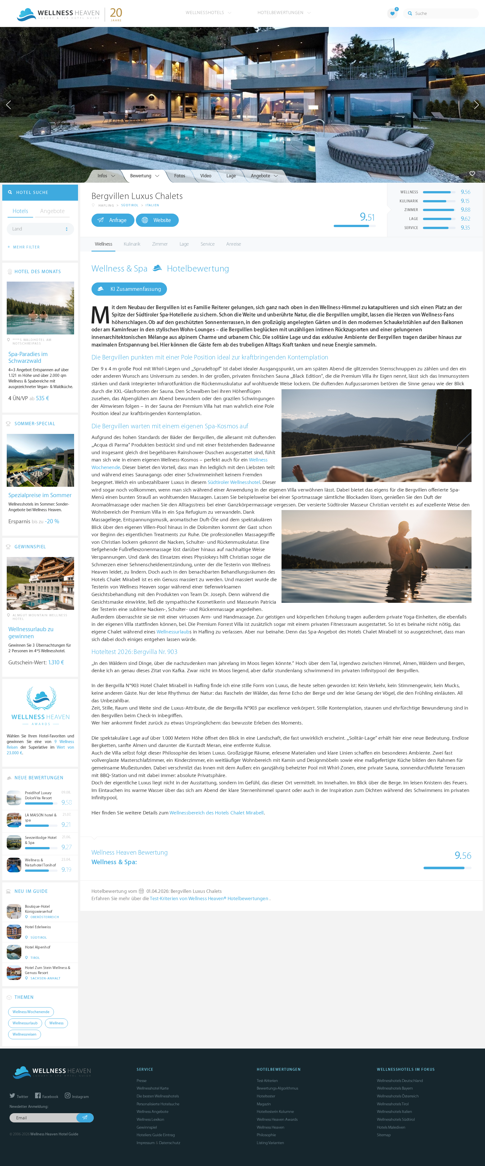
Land (17, 229)
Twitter (22, 1097)
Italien (152, 205)
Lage (184, 244)
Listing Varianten (270, 1142)
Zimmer (160, 244)
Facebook (50, 1097)
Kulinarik (132, 244)
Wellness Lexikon (150, 1119)
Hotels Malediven (391, 1127)
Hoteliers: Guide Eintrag (156, 1135)
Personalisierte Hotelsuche (158, 1104)
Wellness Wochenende (31, 1012)
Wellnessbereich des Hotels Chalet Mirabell (217, 813)
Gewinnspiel (147, 1127)
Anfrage (118, 220)
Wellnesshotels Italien (394, 1111)
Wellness (103, 244)
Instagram (80, 1097)
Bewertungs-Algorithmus (277, 1088)
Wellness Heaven (270, 1127)
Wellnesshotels (206, 12)
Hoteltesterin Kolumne (275, 1111)
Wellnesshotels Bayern (395, 1088)
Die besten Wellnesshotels (158, 1096)
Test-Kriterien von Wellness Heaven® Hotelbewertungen (209, 899)
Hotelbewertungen (281, 12)
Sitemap (384, 1135)
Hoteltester (266, 1096)
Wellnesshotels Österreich (398, 1096)
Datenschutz (169, 1142)
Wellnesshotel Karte (153, 1088)
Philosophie (266, 1135)
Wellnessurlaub (173, 632)
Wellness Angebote (152, 1111)
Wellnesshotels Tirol (393, 1104)
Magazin (264, 1104)
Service (208, 244)
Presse (142, 1080)
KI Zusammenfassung (135, 289)
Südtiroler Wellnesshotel (234, 482)
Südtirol (130, 205)
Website (162, 220)
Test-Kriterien (267, 1080)
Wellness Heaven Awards (277, 1119)
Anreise (233, 244)
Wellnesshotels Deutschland (400, 1080)
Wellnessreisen (24, 1034)
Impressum (146, 1142)
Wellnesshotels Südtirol (396, 1119)
